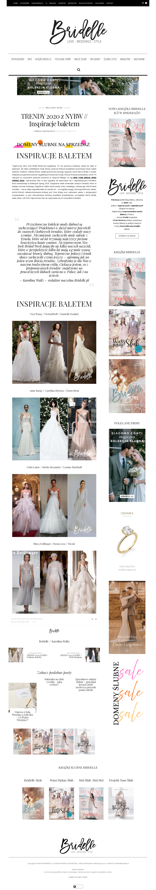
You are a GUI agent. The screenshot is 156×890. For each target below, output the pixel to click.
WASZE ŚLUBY (80, 59)
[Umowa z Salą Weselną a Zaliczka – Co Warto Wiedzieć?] (23, 698)
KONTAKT (110, 3)
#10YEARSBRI (24, 3)
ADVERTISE (62, 3)
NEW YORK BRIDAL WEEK (34, 619)
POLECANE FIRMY (63, 59)
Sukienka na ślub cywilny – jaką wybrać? (54, 681)
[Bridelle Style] (33, 803)
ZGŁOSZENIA (99, 3)
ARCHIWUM (139, 59)
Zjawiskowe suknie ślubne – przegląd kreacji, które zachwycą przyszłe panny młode (85, 684)
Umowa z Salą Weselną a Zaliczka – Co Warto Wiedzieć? (22, 716)
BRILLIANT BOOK (54, 108)
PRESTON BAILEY (78, 869)
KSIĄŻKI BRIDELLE (37, 3)
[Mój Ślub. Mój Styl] (91, 803)
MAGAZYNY (125, 59)
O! (46, 3)
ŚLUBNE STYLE (110, 59)
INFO (30, 59)
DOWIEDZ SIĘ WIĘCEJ (127, 236)
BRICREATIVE (72, 3)
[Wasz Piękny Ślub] (61, 803)
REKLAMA (53, 3)
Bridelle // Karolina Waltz (45, 131)
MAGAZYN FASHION (86, 3)
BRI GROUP (95, 59)
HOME (15, 3)
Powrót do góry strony (78, 877)
